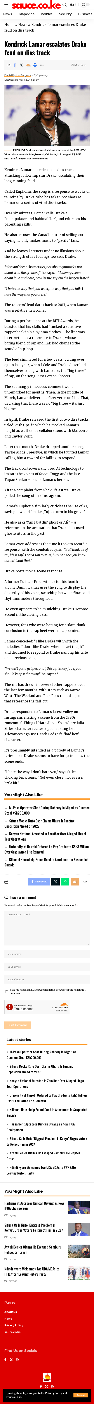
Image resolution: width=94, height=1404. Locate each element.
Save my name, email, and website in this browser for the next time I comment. (47, 991)
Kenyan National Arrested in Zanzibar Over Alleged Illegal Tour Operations (45, 836)
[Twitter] (11, 1360)
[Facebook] (5, 1360)
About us (10, 1312)
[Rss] (17, 1360)
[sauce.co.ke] (36, 4)
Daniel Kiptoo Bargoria (17, 75)
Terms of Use (13, 1397)
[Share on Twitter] (21, 65)
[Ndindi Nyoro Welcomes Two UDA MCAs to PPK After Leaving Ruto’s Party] (79, 1273)
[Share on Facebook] (15, 65)
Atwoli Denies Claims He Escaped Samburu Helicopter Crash (32, 1249)
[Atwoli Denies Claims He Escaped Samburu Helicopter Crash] (79, 1251)
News (22, 25)
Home (9, 25)
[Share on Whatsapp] (65, 881)
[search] (64, 4)
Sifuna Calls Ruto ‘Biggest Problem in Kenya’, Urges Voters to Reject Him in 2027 (33, 1227)
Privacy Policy (53, 1393)
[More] (42, 65)
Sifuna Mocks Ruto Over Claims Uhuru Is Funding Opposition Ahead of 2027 (39, 823)
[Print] (35, 65)
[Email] (28, 65)
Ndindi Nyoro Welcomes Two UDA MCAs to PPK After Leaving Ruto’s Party (31, 1271)
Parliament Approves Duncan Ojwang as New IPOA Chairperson (34, 1206)
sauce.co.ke (12, 1332)
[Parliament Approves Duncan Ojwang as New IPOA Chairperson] (79, 1207)
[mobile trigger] (8, 4)
